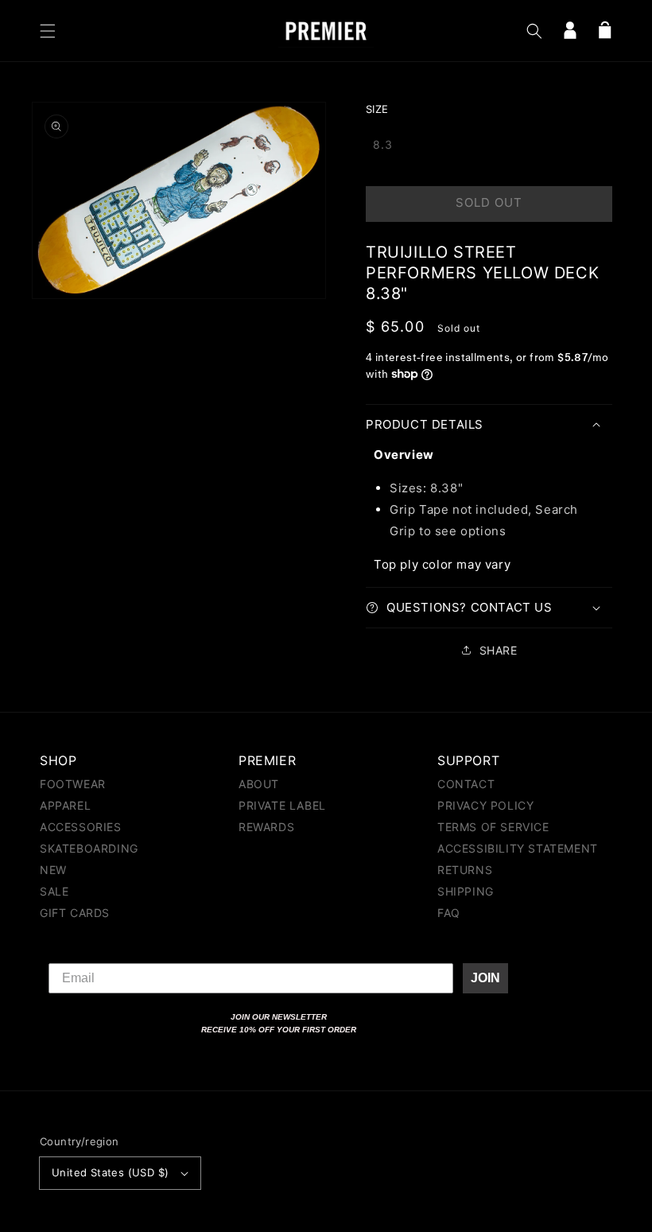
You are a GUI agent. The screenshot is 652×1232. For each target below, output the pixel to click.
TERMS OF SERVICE (493, 827)
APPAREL (65, 805)
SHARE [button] (498, 650)
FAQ (448, 912)
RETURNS (464, 869)
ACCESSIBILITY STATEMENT (517, 848)
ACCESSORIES (81, 827)
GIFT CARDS (75, 912)
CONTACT (466, 785)
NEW (53, 869)
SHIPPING (465, 891)
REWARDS (266, 827)
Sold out (489, 202)
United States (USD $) (110, 1172)
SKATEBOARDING (89, 848)
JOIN (485, 978)
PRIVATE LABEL (282, 805)
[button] (47, 31)
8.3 (383, 144)
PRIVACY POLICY (485, 805)
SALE (54, 891)
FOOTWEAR (73, 785)
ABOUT (259, 785)
